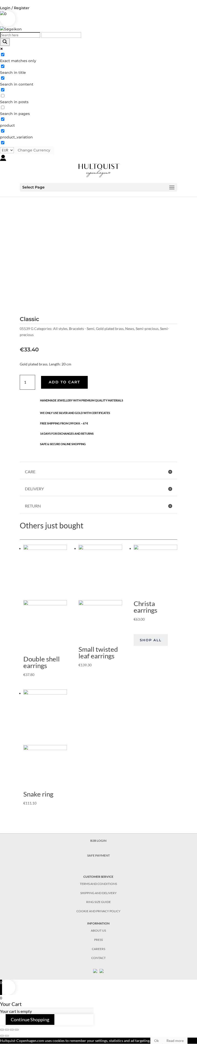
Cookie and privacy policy (98, 911)
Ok (156, 1040)
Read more (175, 1040)
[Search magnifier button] (5, 42)
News (129, 328)
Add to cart (64, 382)
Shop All (151, 640)
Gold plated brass (110, 328)
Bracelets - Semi (81, 328)
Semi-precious (147, 328)
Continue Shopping (30, 1019)
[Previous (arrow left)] (2, 1036)
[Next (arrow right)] (7, 1036)
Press (98, 940)
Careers (98, 949)
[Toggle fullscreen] (12, 1029)
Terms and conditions (98, 884)
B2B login (98, 841)
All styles (60, 328)
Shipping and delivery (98, 893)
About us (98, 930)
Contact (98, 958)
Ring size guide (98, 902)
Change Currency (34, 150)
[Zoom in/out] (17, 1029)
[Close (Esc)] (2, 1029)
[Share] (7, 1029)
